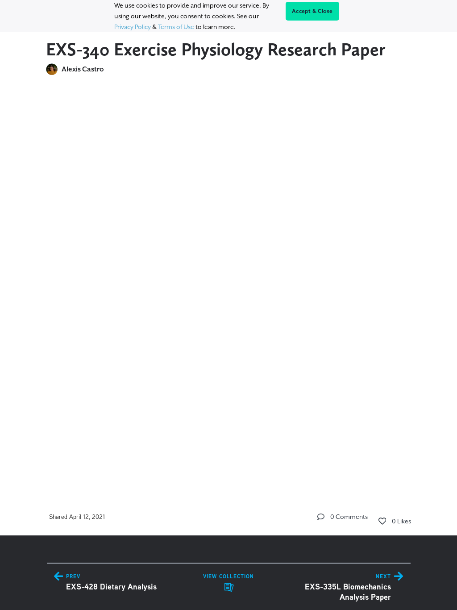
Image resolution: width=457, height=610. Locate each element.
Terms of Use (176, 26)
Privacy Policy (132, 26)
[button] (320, 516)
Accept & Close (312, 11)
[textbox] (229, 280)
